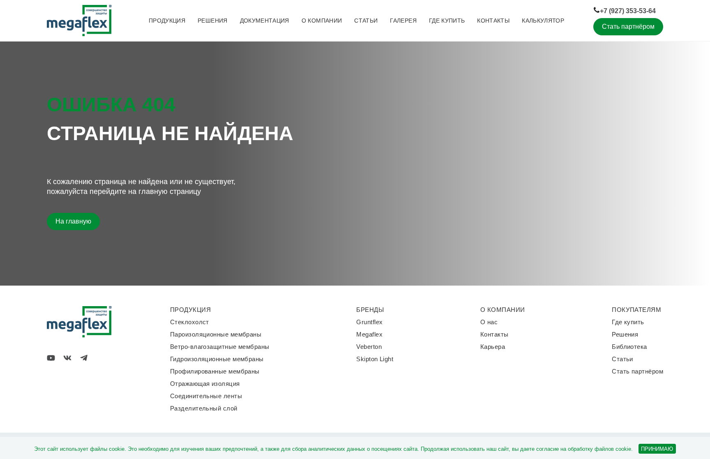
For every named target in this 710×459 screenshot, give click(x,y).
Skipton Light (374, 358)
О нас (489, 321)
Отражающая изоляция (205, 383)
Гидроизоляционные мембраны (217, 358)
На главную (73, 221)
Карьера (492, 346)
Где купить (447, 20)
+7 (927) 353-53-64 (628, 10)
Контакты (493, 20)
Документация (264, 20)
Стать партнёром (628, 26)
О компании (322, 20)
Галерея (403, 20)
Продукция (167, 20)
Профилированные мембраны (215, 371)
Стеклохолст (189, 321)
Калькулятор (543, 20)
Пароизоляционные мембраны (215, 334)
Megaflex (369, 334)
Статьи (366, 20)
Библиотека (629, 346)
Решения (212, 20)
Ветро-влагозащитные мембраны (220, 346)
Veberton (369, 346)
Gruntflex (369, 321)
